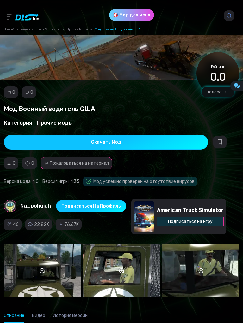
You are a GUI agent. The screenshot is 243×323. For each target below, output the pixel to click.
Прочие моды (77, 29)
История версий (70, 315)
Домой (9, 29)
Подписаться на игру (190, 221)
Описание (14, 315)
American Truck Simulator (40, 29)
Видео (38, 315)
